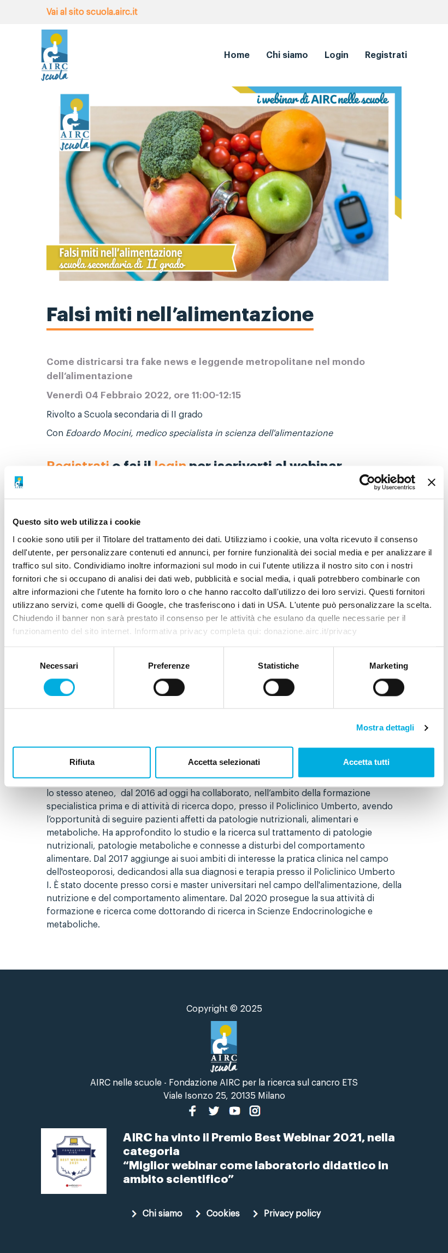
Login (337, 55)
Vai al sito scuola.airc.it (92, 12)
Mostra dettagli (385, 727)
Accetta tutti (366, 762)
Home (237, 55)
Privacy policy (292, 1213)
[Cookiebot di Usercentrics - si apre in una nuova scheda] (367, 482)
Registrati (386, 55)
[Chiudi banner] (431, 482)
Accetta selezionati (224, 762)
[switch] (169, 687)
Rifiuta (82, 762)
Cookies (223, 1213)
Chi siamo (287, 55)
